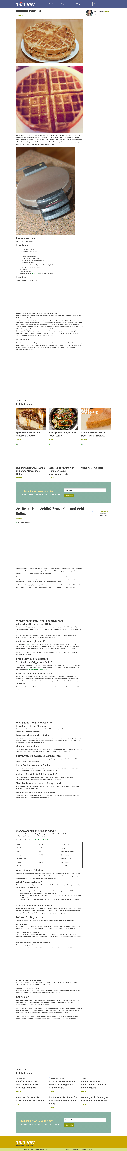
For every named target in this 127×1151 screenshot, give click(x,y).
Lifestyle (78, 4)
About (67, 1149)
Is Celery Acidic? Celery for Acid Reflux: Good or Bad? (95, 1099)
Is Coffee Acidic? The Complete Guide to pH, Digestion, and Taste (27, 1085)
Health (72, 4)
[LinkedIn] (22, 400)
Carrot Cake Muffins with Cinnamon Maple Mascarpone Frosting (61, 471)
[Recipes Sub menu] (67, 4)
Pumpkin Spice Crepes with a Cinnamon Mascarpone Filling (30, 471)
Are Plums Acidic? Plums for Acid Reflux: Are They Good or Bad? (63, 1101)
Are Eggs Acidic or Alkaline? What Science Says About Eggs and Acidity (63, 1085)
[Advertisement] (49, 297)
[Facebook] (20, 400)
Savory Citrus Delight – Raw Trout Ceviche (63, 434)
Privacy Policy (75, 1149)
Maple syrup (35, 273)
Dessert (19, 439)
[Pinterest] (25, 400)
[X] (17, 400)
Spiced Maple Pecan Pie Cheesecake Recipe (28, 434)
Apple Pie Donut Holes (92, 468)
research (27, 644)
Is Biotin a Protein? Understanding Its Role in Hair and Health (94, 1085)
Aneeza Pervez (104, 511)
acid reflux (62, 576)
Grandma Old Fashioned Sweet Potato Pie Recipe (93, 434)
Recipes (63, 4)
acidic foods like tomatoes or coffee (37, 669)
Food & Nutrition (53, 4)
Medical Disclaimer (87, 1149)
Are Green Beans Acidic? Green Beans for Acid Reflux (30, 1099)
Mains (51, 439)
